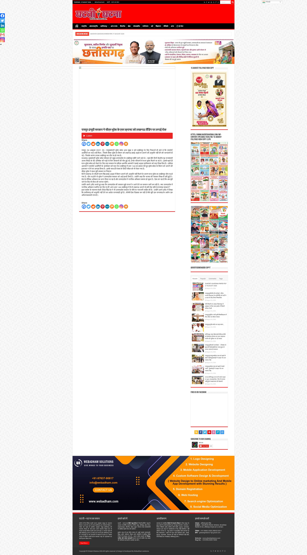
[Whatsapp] (117, 144)
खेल (129, 26)
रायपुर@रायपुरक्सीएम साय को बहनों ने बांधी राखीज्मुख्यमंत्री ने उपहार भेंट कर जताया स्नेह (215, 358)
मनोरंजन (145, 26)
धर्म (152, 26)
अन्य (172, 26)
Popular (203, 279)
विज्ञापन (158, 26)
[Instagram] (121, 144)
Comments (212, 279)
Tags (221, 279)
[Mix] (112, 144)
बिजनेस (122, 26)
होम (77, 25)
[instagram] (218, 2)
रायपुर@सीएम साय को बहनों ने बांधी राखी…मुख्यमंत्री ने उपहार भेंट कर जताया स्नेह (214, 368)
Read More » (84, 543)
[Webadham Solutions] (153, 483)
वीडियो (166, 26)
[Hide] (1, 44)
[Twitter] (209, 2)
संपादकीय (136, 26)
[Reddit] (93, 144)
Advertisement (99, 2)
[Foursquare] (216, 2)
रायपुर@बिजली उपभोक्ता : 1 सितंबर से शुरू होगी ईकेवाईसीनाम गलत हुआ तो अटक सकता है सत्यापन (215, 347)
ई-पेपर (181, 26)
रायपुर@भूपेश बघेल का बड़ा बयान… (214, 324)
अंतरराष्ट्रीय (93, 26)
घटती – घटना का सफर (113, 2)
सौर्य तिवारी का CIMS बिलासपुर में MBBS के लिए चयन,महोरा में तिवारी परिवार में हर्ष (215, 306)
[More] (126, 144)
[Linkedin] (98, 144)
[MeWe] (107, 144)
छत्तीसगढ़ (103, 26)
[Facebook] (206, 2)
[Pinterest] (211, 2)
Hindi (267, 2)
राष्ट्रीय (84, 26)
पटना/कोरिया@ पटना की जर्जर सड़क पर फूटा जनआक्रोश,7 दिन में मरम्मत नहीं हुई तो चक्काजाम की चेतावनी (215, 379)
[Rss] (204, 2)
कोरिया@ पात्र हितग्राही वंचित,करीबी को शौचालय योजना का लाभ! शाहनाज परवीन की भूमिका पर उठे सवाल (215, 336)
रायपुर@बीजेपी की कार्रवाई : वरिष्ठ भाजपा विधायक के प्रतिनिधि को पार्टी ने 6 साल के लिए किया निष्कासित (118, 34)
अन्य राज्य (114, 26)
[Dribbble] (214, 2)
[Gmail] (2, 35)
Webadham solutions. (141, 551)
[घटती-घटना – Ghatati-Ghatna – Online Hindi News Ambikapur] (98, 13)
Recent (195, 279)
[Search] (232, 2)
